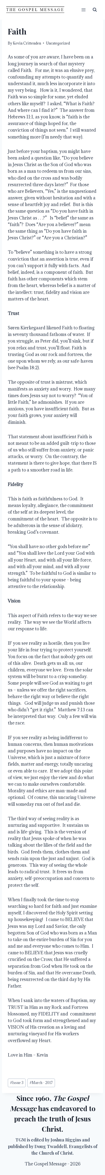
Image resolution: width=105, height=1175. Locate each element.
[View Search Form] (94, 9)
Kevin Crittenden (27, 43)
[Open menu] (83, 9)
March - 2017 (41, 1082)
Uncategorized (58, 43)
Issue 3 (16, 1082)
